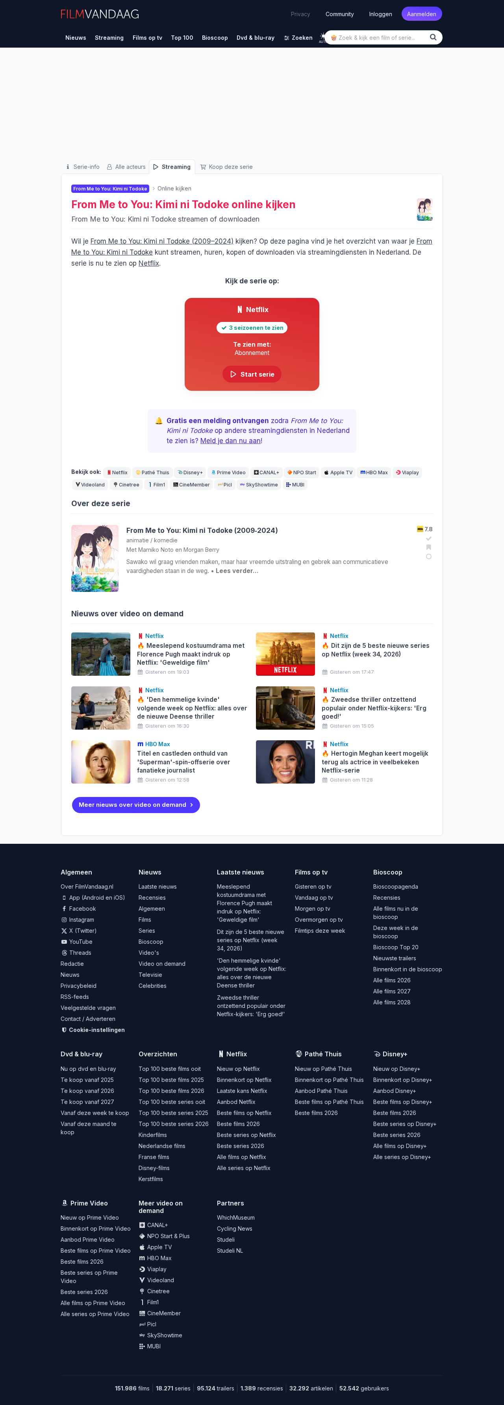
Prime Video (231, 472)
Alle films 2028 (392, 1002)
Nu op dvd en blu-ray (88, 1068)
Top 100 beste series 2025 (173, 1112)
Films (145, 919)
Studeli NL (230, 1250)
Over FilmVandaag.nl (87, 886)
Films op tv (311, 872)
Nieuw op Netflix (238, 1068)
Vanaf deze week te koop (95, 1112)
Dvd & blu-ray (81, 1054)
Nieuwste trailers (394, 958)
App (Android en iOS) (96, 897)
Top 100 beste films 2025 (171, 1079)
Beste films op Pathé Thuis (329, 1101)
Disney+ (193, 472)
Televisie (150, 974)
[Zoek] (435, 37)
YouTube (80, 941)
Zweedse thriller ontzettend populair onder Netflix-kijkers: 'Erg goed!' (251, 1005)
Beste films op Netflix (244, 1112)
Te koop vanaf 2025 (87, 1079)
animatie (137, 540)
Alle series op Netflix (244, 1168)
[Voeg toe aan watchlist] (427, 547)
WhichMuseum (236, 1217)
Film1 (159, 485)
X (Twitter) (82, 930)
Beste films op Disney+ (402, 1101)
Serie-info (86, 166)
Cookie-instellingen (96, 1029)
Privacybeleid (78, 985)
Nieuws (70, 974)
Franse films (154, 1157)
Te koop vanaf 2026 (87, 1090)
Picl (228, 485)
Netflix (149, 263)
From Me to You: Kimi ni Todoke (150, 204)
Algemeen (152, 908)
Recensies (152, 897)
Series (147, 930)
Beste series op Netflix (246, 1134)
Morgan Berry (201, 549)
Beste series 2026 (240, 1145)
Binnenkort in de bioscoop (407, 969)
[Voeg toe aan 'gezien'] (427, 538)
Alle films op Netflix (241, 1157)
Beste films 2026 (238, 1123)
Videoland (93, 485)
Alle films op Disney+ (400, 1145)
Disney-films (154, 1168)
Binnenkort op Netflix (244, 1079)
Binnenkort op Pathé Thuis (329, 1079)
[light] (323, 36)
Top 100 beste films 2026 (171, 1090)
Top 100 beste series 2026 (174, 1123)
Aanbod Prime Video (88, 1239)
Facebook (82, 908)
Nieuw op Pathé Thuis (323, 1068)
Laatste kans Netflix (242, 1090)
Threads (79, 952)
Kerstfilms (151, 1179)
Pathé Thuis (155, 472)
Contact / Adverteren (88, 1018)
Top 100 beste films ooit (170, 1068)
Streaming (175, 166)
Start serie (255, 374)
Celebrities (153, 985)
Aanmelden (421, 13)
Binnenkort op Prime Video (96, 1228)
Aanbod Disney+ (394, 1090)
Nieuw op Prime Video (90, 1217)
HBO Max (377, 472)
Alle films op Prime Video (93, 1303)
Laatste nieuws (158, 886)
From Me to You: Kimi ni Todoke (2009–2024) (162, 241)
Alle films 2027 (392, 991)
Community (340, 13)
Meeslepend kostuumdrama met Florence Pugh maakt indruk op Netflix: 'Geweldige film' (244, 903)
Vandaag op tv (314, 897)
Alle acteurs (130, 166)
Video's (149, 952)
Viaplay (410, 472)
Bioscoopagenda (395, 886)
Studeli (226, 1239)
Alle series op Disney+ (402, 1157)
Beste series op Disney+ (405, 1123)
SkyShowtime (262, 485)
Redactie (72, 963)
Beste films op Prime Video (96, 1250)
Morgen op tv (312, 908)
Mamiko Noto (156, 549)
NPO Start (304, 472)
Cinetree (129, 485)
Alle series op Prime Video (95, 1314)
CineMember (194, 485)
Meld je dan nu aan (230, 441)
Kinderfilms (153, 1134)
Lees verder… (237, 571)
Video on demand (162, 963)
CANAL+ (269, 472)
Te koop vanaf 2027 (87, 1101)
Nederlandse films (162, 1145)
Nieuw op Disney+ (397, 1068)
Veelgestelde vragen (88, 1007)
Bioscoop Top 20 (396, 947)
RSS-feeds (75, 996)
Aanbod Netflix (236, 1101)
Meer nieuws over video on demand (132, 804)
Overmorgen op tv (319, 919)
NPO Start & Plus (168, 1236)
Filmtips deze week (320, 930)
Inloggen (380, 13)
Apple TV (341, 472)
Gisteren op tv (313, 886)
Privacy (300, 14)
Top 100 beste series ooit (172, 1101)
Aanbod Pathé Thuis (321, 1090)
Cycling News (234, 1228)
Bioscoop (151, 941)
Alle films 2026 (392, 980)
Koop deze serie (230, 166)
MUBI (298, 485)
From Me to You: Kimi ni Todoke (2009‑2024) (202, 530)
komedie (166, 540)
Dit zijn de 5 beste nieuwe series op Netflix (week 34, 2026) (250, 940)
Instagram (81, 919)
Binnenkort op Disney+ (402, 1079)
